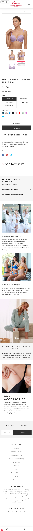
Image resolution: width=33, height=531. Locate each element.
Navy (13, 113)
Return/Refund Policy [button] (9, 185)
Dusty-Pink (6, 113)
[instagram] (12, 512)
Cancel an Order (16, 455)
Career (16, 466)
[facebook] (8, 512)
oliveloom (23, 113)
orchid (26, 113)
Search (16, 448)
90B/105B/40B (9, 105)
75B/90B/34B (23, 99)
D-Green (3, 113)
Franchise (16, 462)
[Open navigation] (4, 4)
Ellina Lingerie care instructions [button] (12, 194)
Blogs (16, 476)
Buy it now (17, 128)
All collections (6, 11)
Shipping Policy (16, 452)
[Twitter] (11, 155)
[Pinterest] (7, 155)
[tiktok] (21, 512)
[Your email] (7, 432)
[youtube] (25, 512)
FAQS (16, 469)
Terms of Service (16, 473)
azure (3, 116)
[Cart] (29, 4)
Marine (10, 113)
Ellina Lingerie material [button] (10, 189)
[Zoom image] (16, 32)
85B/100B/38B (23, 102)
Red (20, 113)
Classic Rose (16, 113)
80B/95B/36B (9, 102)
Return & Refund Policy (16, 459)
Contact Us (16, 480)
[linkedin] (16, 512)
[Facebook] (3, 155)
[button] (6, 32)
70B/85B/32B (9, 99)
